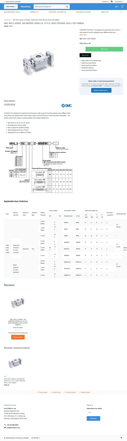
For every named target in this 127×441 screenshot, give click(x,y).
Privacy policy (43, 392)
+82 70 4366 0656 (12, 425)
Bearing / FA (34, 12)
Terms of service (71, 392)
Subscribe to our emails (94, 408)
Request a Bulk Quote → (101, 90)
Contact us (105, 1)
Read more (83, 35)
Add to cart (104, 49)
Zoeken (67, 6)
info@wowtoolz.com (13, 427)
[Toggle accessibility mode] (112, 1)
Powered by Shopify (22, 438)
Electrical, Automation (57, 12)
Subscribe (93, 418)
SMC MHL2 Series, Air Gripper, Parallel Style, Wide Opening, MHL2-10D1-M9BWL (14, 381)
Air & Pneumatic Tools (12, 12)
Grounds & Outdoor (83, 12)
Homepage (7, 20)
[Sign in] (117, 7)
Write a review (17, 337)
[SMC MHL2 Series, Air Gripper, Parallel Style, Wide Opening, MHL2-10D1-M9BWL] (15, 363)
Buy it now (85, 55)
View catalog (10, 6)
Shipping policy (85, 392)
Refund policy (56, 392)
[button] (84, 47)
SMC (10, 26)
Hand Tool (105, 12)
